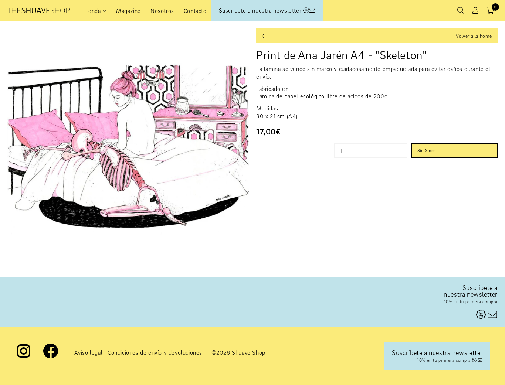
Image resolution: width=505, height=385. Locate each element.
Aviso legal (88, 352)
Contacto (195, 10)
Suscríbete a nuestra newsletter (261, 10)
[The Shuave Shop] (38, 10)
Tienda (92, 10)
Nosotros (162, 10)
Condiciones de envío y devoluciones (155, 352)
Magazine (128, 10)
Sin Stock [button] (426, 150)
